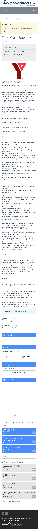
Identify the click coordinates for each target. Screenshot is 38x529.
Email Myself (11, 357)
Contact (9, 520)
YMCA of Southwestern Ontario (12, 42)
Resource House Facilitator (11, 449)
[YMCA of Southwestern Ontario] (19, 71)
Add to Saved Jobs (19, 372)
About (4, 520)
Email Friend (28, 357)
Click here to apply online (14, 326)
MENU (6, 11)
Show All (5, 456)
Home (4, 19)
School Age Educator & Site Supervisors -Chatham (19, 495)
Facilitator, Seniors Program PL (13, 440)
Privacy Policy (16, 520)
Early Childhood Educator (11, 486)
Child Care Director (9, 477)
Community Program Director (12, 431)
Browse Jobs (11, 19)
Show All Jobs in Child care (11, 502)
